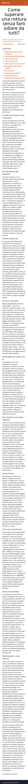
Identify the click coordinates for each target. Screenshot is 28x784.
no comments (17, 41)
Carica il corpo (9, 71)
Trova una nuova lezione (13, 73)
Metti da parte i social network (15, 78)
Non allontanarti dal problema (15, 56)
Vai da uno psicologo (11, 75)
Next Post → (22, 44)
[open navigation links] (25, 3)
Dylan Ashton (11, 39)
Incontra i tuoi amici (11, 61)
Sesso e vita (6, 3)
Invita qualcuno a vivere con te (15, 63)
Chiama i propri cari (11, 59)
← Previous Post (7, 44)
